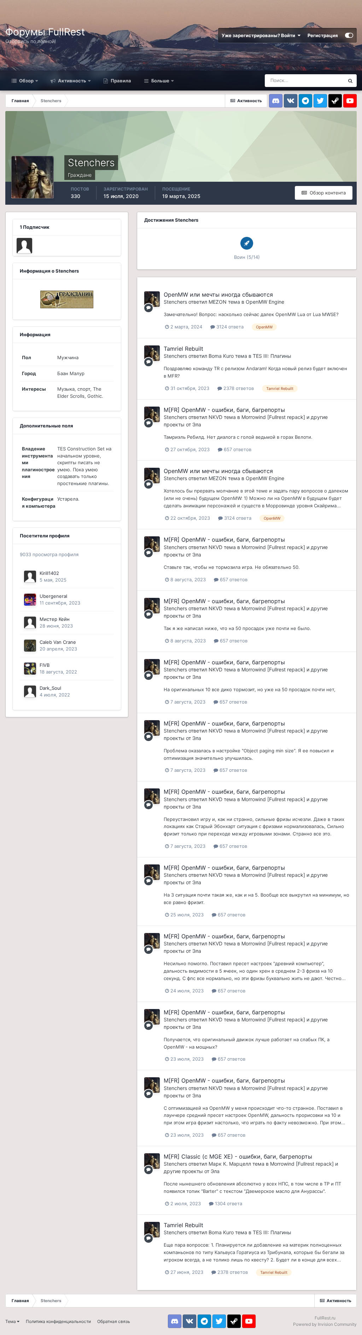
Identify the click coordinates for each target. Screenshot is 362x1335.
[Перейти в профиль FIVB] (30, 669)
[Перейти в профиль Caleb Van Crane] (30, 646)
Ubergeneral (53, 596)
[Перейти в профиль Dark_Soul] (24, 245)
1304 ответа (228, 1203)
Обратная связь (113, 1321)
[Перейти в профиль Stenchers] (152, 299)
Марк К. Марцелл (230, 1164)
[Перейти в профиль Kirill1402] (30, 577)
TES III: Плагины (272, 356)
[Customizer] (349, 35)
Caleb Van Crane (58, 642)
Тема (11, 1321)
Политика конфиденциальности (58, 1321)
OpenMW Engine (265, 302)
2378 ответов (238, 388)
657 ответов (236, 449)
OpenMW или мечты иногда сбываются (218, 294)
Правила (120, 80)
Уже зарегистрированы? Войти (259, 35)
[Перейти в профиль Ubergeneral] (30, 600)
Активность (71, 80)
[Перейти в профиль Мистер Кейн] (30, 623)
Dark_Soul (50, 688)
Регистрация (323, 35)
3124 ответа (229, 327)
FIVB (44, 665)
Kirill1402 (49, 573)
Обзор (26, 80)
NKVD (215, 417)
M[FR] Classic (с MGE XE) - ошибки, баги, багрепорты (238, 1156)
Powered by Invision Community (325, 1324)
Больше (160, 80)
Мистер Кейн (55, 619)
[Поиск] (350, 80)
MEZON (218, 302)
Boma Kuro (221, 356)
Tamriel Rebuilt (183, 348)
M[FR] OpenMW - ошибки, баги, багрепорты (224, 409)
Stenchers (175, 302)
